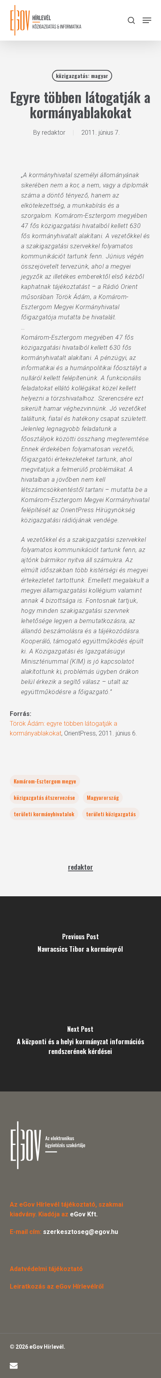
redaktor (53, 132)
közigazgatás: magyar (82, 75)
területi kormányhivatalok (44, 814)
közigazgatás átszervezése (44, 797)
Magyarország (103, 797)
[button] (147, 20)
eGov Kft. (84, 1214)
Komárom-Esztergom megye (45, 781)
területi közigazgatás (111, 814)
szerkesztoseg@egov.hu (80, 1232)
